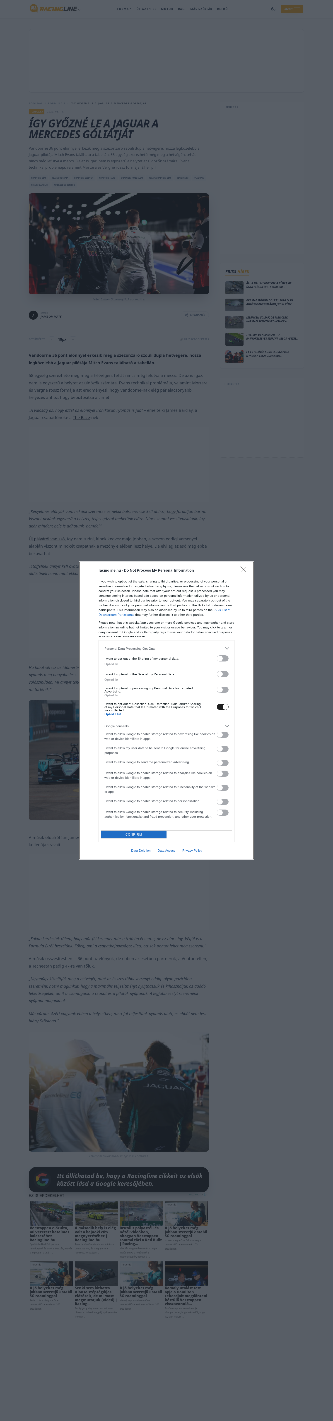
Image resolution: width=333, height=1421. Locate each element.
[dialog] (166, 710)
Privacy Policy (192, 850)
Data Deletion (141, 850)
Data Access (166, 850)
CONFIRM (133, 834)
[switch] (223, 658)
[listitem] (166, 648)
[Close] (245, 570)
